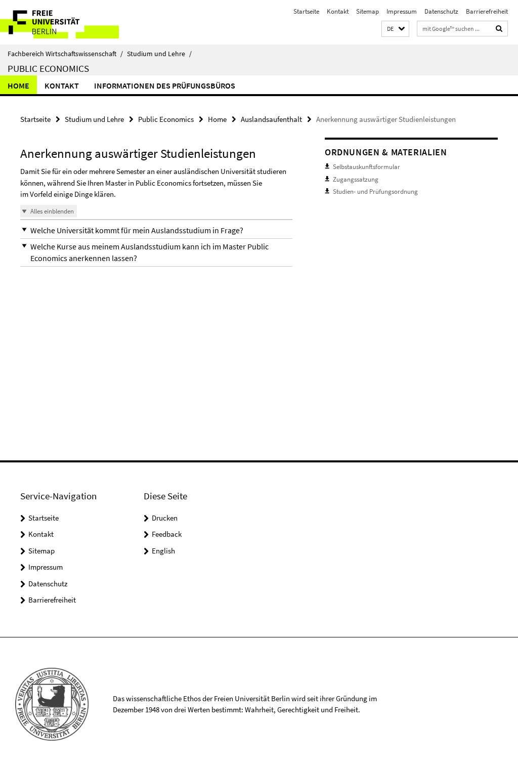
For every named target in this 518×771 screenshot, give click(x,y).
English (163, 550)
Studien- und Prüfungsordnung (375, 191)
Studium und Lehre (159, 53)
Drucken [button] (165, 518)
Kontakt (338, 11)
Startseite (306, 11)
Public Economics (48, 68)
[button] (395, 29)
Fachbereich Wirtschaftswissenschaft (65, 53)
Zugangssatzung (355, 179)
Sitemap (367, 11)
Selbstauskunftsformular (366, 166)
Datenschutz (441, 11)
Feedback (167, 534)
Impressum (401, 11)
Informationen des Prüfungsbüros (164, 85)
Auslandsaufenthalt (271, 119)
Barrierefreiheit (487, 11)
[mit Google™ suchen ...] (499, 28)
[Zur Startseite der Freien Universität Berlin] (67, 22)
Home (18, 85)
